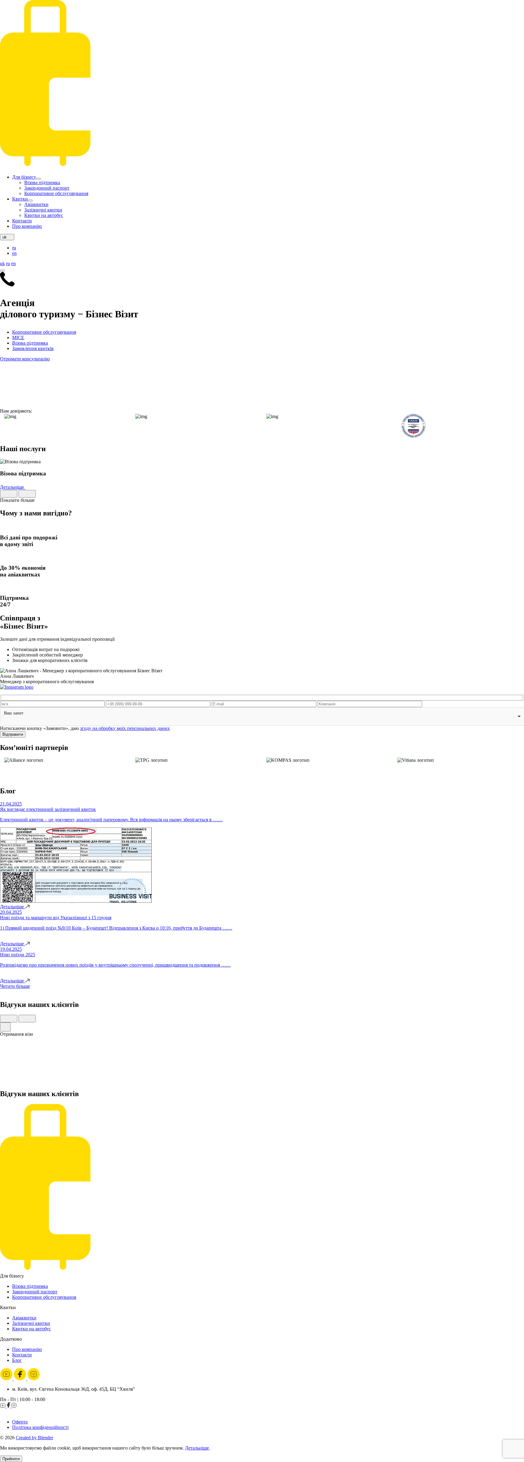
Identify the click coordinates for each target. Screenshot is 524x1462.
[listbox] (262, 716)
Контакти (22, 220)
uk (2, 263)
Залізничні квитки (43, 209)
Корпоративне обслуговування (56, 193)
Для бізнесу (24, 177)
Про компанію (27, 226)
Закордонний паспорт (46, 188)
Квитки (20, 198)
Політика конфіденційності (40, 1427)
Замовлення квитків (33, 348)
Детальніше (12, 487)
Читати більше (15, 986)
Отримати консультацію (25, 358)
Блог (17, 1360)
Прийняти (11, 1459)
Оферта (20, 1421)
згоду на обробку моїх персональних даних (125, 728)
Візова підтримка (42, 182)
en (14, 253)
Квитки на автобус (43, 215)
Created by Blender (34, 1437)
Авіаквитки (36, 204)
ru (14, 247)
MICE (18, 337)
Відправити (12, 734)
